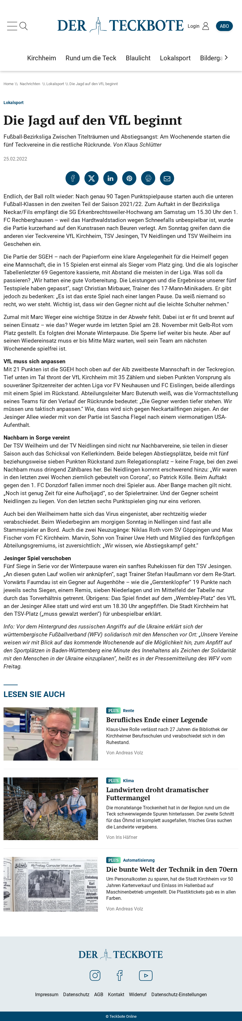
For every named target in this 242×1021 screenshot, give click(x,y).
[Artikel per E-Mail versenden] (167, 178)
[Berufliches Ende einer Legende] (51, 733)
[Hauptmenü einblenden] (13, 26)
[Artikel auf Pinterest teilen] (129, 178)
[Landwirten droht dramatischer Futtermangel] (51, 808)
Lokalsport (55, 83)
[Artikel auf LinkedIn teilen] (110, 178)
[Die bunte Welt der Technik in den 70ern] (51, 884)
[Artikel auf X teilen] (91, 178)
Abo (224, 26)
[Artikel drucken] (148, 178)
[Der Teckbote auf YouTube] (146, 975)
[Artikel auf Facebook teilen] (73, 178)
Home (9, 83)
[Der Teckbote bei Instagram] (95, 975)
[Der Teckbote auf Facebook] (119, 975)
